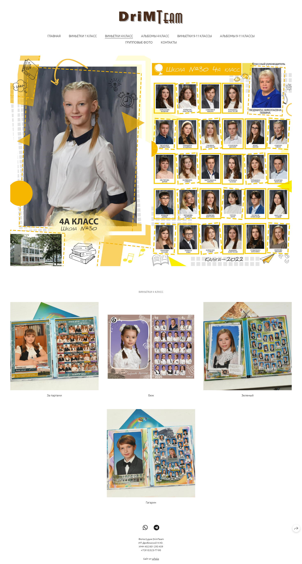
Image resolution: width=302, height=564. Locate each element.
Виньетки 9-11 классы (194, 36)
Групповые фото (139, 42)
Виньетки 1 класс (83, 36)
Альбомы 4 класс (155, 36)
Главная (54, 36)
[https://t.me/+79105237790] (156, 527)
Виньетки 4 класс (119, 36)
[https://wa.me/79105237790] (145, 527)
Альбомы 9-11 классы (237, 36)
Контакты (169, 42)
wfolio (155, 558)
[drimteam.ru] (151, 17)
